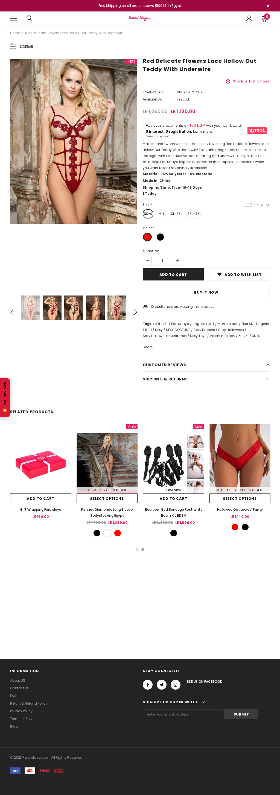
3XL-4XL (194, 213)
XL (228, 490)
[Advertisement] (140, 592)
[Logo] (140, 18)
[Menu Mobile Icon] (13, 18)
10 (152, 306)
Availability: (152, 99)
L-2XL (104, 490)
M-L (162, 213)
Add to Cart (40, 498)
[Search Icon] (29, 18)
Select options (107, 498)
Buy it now (206, 292)
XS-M (92, 490)
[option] (73, 141)
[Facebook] (148, 685)
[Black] (97, 533)
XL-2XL (176, 213)
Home (15, 33)
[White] (107, 533)
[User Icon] (249, 18)
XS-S (148, 213)
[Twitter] (162, 685)
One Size (173, 490)
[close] (268, 6)
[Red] (117, 533)
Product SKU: (153, 92)
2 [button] (142, 549)
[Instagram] (175, 685)
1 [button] (137, 549)
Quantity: (151, 251)
